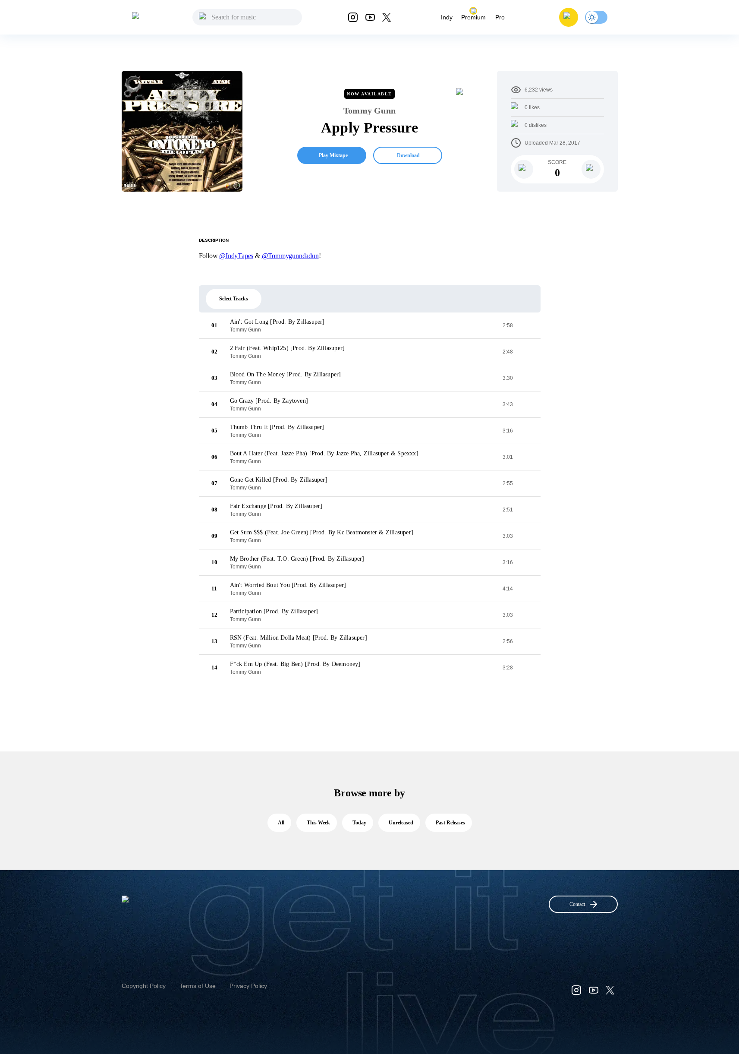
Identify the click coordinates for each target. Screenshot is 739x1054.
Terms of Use (197, 985)
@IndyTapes (236, 255)
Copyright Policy (144, 985)
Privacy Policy (248, 985)
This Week (318, 823)
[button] (568, 17)
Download (408, 155)
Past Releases (450, 823)
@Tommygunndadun (290, 255)
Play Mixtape (333, 155)
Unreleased (401, 823)
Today (359, 823)
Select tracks (233, 299)
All (281, 823)
